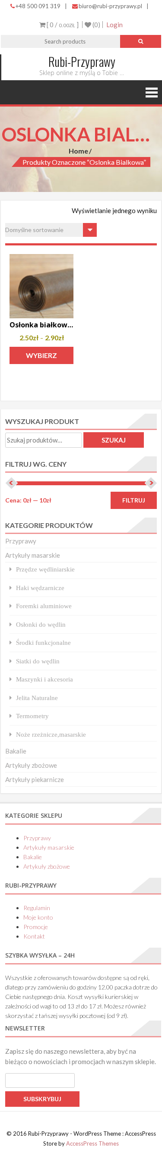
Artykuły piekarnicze (34, 779)
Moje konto (38, 917)
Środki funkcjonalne (43, 642)
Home (78, 151)
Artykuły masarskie (32, 555)
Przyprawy (20, 541)
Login (114, 24)
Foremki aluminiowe (44, 606)
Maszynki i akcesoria (44, 679)
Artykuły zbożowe (31, 765)
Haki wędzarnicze (40, 587)
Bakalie (15, 751)
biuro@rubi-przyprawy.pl (110, 6)
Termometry (32, 716)
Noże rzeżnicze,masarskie (51, 734)
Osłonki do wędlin (41, 624)
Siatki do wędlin (38, 661)
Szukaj (114, 440)
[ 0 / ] (62, 24)
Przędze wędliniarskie (45, 569)
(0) (95, 24)
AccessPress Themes (92, 1143)
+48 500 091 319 (38, 6)
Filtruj (133, 500)
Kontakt (34, 936)
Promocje (35, 926)
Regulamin (36, 907)
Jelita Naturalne (37, 697)
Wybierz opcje (41, 357)
